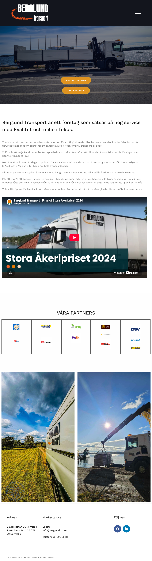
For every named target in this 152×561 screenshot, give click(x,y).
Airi (40, 557)
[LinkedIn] (126, 528)
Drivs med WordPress (18, 557)
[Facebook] (117, 528)
